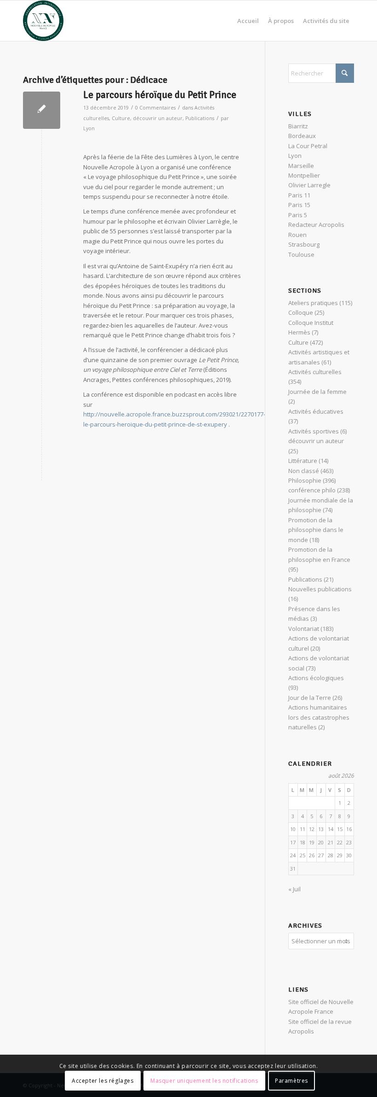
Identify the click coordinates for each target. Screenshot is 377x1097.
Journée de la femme (317, 391)
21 (330, 842)
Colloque (300, 312)
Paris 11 (299, 195)
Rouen (297, 235)
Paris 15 (299, 205)
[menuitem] (248, 20)
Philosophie (304, 480)
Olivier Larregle (309, 185)
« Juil (294, 889)
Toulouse (301, 254)
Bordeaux (302, 136)
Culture (121, 118)
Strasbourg (304, 244)
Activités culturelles (315, 372)
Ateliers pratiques (313, 303)
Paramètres (291, 1081)
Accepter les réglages (103, 1081)
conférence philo (312, 490)
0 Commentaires (155, 107)
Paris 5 (297, 215)
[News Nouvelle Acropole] (43, 20)
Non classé (303, 471)
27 (321, 855)
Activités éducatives (315, 411)
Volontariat (303, 628)
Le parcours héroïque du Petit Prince (159, 95)
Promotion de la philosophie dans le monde (315, 530)
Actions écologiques (316, 678)
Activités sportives (313, 431)
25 (302, 855)
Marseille (301, 166)
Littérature (302, 460)
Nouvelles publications (320, 589)
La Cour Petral (307, 146)
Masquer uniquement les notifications (204, 1081)
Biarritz (298, 126)
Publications (199, 118)
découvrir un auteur (158, 118)
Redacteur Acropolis (316, 224)
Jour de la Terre (309, 697)
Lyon (89, 128)
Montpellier (304, 175)
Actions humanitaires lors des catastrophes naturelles (318, 717)
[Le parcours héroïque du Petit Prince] (41, 110)
